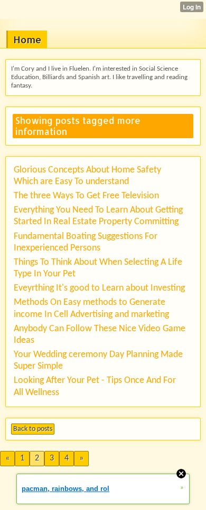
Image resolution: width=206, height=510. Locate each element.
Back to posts (32, 429)
